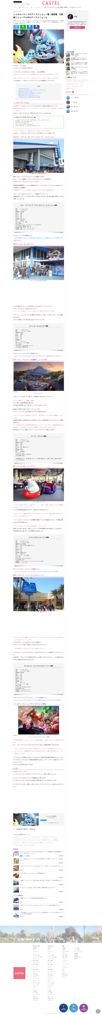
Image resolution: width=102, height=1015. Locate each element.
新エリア (35, 980)
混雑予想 (64, 949)
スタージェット (17, 842)
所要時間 (55, 840)
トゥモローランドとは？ (24, 88)
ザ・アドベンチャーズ (32, 842)
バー (81, 84)
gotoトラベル (35, 996)
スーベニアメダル (36, 994)
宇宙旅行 (41, 842)
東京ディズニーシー (71, 88)
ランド (68, 86)
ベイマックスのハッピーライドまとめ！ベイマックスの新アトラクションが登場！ (36, 571)
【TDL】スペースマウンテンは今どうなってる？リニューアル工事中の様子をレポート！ (41, 905)
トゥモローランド (17, 837)
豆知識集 (35, 991)
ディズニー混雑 (36, 955)
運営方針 (76, 958)
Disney (16, 391)
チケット (35, 953)
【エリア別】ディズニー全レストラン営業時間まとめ (32, 873)
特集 (74, 111)
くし (77, 84)
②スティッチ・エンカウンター (25, 91)
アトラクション (27, 837)
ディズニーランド (17, 840)
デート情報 (35, 992)
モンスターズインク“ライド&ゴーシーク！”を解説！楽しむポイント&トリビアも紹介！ (37, 700)
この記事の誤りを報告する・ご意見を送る (25, 829)
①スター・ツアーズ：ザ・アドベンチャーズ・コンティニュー (32, 89)
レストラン (35, 967)
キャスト (35, 976)
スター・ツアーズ (48, 842)
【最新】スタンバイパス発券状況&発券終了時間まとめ (33, 898)
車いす (24, 842)
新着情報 (35, 948)
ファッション (35, 978)
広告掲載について (77, 957)
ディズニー (69, 81)
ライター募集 (76, 949)
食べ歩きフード (36, 1000)
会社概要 (76, 953)
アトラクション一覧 (18, 845)
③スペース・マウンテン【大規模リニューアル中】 (30, 92)
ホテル (63, 971)
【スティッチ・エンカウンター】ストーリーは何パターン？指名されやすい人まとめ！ (37, 355)
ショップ (35, 987)
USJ (74, 106)
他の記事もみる (77, 27)
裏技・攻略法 (35, 960)
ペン (81, 86)
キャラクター (35, 985)
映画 (63, 969)
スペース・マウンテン (29, 845)
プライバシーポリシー (78, 951)
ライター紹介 (76, 948)
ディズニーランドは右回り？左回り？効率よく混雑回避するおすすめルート (38, 887)
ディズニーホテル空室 (37, 957)
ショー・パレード (36, 965)
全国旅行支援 (35, 998)
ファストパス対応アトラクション (44, 840)
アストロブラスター (36, 837)
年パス (63, 976)
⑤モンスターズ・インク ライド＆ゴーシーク (28, 95)
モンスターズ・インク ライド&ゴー (50, 837)
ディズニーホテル (36, 982)
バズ (75, 81)
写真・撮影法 (35, 969)
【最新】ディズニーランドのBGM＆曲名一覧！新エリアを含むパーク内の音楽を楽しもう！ (41, 880)
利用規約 (76, 955)
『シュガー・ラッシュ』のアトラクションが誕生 (29, 97)
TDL (34, 949)
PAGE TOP (98, 1011)
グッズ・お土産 (36, 983)
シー (74, 102)
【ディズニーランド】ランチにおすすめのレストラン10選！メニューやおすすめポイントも (41, 866)
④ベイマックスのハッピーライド (26, 94)
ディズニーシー (81, 81)
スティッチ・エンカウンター (29, 840)
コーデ (63, 958)
